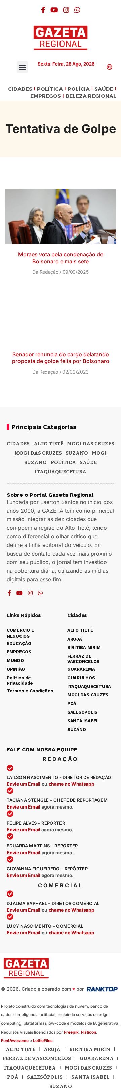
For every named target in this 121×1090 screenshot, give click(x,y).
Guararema (97, 1058)
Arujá (52, 1049)
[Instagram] (66, 10)
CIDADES (20, 89)
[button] (22, 67)
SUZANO (35, 462)
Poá (12, 1077)
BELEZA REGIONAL (91, 96)
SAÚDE (103, 89)
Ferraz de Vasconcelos (37, 1058)
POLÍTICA (50, 89)
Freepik (71, 1032)
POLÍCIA (79, 89)
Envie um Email (23, 784)
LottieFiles (43, 1040)
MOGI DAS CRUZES (90, 444)
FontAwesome (15, 1040)
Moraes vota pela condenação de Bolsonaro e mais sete (60, 258)
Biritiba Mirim (90, 1049)
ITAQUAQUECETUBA (60, 472)
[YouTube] (54, 10)
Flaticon (88, 1032)
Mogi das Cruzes (38, 453)
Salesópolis (45, 1077)
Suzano (77, 453)
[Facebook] (43, 10)
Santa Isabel (90, 1077)
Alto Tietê (48, 444)
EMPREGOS (45, 96)
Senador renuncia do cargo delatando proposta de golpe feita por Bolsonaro (60, 358)
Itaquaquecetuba (30, 1068)
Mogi (99, 453)
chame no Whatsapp (71, 784)
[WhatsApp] (77, 10)
